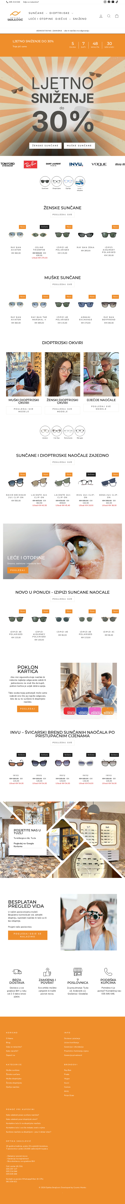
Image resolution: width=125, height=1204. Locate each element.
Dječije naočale (12, 1087)
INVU (66, 1091)
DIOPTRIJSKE (60, 13)
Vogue (67, 1078)
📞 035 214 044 (13, 2)
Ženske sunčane (45, 145)
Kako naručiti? (12, 1051)
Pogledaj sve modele (24, 410)
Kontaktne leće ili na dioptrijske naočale (23, 1123)
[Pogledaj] (62, 551)
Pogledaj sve (62, 214)
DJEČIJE (61, 19)
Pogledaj (27, 708)
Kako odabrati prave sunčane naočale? (22, 1115)
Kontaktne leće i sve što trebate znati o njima (25, 1127)
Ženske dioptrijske (14, 1083)
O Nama (9, 1038)
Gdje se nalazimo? (31, 2)
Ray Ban (67, 1070)
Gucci (66, 1083)
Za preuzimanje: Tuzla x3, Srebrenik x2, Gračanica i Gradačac (77, 990)
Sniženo (80, 19)
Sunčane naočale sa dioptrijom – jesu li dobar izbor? (28, 1132)
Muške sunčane (79, 145)
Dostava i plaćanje (72, 1038)
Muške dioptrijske (13, 1078)
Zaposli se (10, 1055)
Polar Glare (69, 1095)
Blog (8, 1042)
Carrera (67, 1087)
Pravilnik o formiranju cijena (76, 1051)
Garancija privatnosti (73, 1055)
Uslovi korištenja (71, 1042)
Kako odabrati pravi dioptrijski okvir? (21, 1119)
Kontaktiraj (111, 990)
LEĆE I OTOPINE (41, 19)
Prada (66, 1074)
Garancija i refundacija (73, 1047)
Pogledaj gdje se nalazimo (28, 935)
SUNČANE (37, 13)
